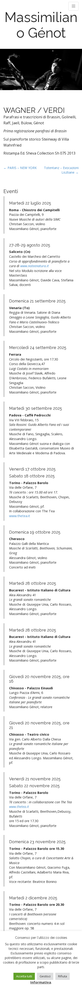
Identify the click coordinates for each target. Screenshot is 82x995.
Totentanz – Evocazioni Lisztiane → (61, 170)
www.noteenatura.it (34, 266)
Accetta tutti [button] (24, 976)
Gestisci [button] (45, 976)
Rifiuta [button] (62, 976)
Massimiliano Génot (41, 25)
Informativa (40, 982)
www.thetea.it (19, 516)
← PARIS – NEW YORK (20, 168)
